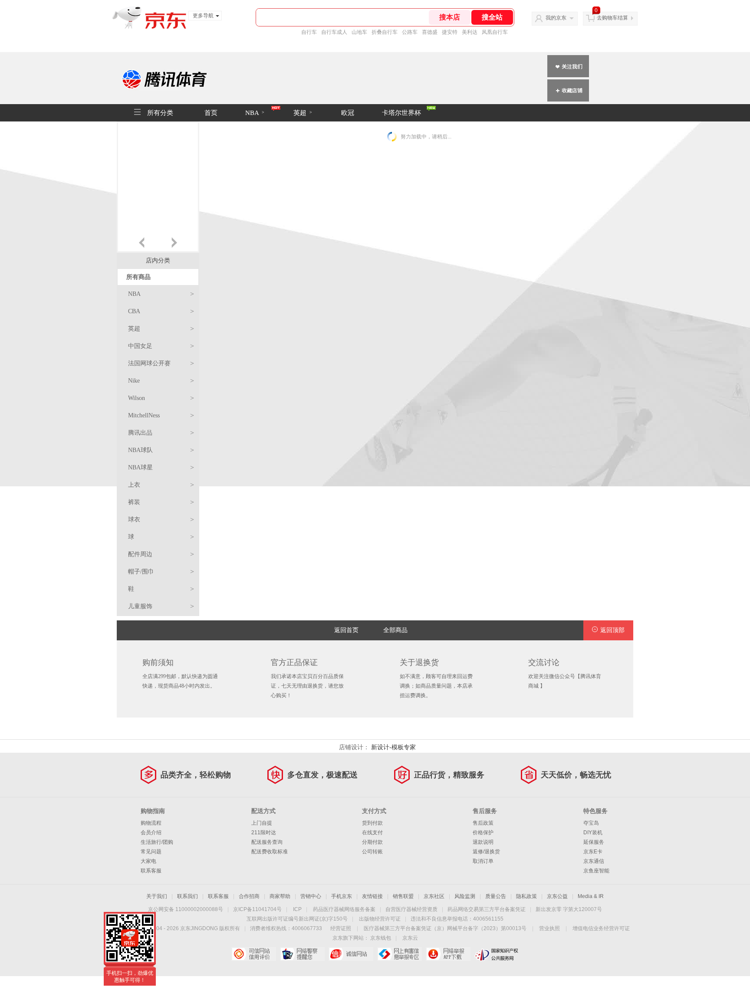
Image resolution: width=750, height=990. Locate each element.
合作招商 (249, 896)
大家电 (148, 861)
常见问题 (151, 852)
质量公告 (495, 896)
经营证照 (340, 928)
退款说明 (483, 842)
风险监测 (464, 896)
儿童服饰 (161, 606)
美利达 (469, 32)
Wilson (161, 398)
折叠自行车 (385, 32)
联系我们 (187, 896)
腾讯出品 (161, 432)
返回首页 (346, 630)
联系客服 (151, 871)
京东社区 (434, 896)
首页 (210, 112)
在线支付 (372, 832)
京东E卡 (592, 852)
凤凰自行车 (495, 32)
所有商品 (138, 277)
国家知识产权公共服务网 (496, 954)
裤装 (161, 502)
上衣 (161, 484)
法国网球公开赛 (161, 363)
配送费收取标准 (269, 852)
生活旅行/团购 (157, 842)
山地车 (359, 32)
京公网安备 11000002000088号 (185, 909)
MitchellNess (161, 415)
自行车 (309, 32)
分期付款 (372, 842)
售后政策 (483, 823)
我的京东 (556, 18)
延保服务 (593, 842)
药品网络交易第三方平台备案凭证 (486, 909)
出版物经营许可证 (380, 919)
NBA (254, 112)
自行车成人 (334, 32)
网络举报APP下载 (448, 954)
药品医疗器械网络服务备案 (344, 909)
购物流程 (151, 823)
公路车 (410, 32)
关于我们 (156, 896)
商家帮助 (280, 896)
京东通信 (593, 861)
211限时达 (263, 832)
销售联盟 (403, 896)
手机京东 (341, 896)
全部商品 (395, 630)
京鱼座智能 (596, 871)
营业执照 (549, 928)
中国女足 (161, 346)
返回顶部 (612, 630)
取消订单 (483, 861)
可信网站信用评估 (253, 954)
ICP (297, 909)
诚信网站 (351, 954)
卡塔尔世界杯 (401, 112)
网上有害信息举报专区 (399, 954)
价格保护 (483, 832)
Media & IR (591, 896)
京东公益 (557, 896)
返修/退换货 (486, 852)
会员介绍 (151, 832)
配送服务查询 (267, 842)
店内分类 (158, 260)
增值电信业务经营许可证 (601, 928)
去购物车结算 (612, 18)
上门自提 (261, 823)
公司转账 (372, 852)
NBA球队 (161, 450)
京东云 (410, 938)
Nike (161, 380)
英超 (302, 112)
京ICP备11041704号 (257, 909)
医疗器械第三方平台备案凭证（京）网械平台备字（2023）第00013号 (445, 928)
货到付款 (372, 823)
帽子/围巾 (161, 571)
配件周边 (161, 554)
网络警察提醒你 (302, 954)
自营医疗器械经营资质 (411, 909)
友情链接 (372, 896)
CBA (161, 311)
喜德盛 (430, 32)
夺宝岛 (591, 823)
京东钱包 (380, 938)
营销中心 (310, 896)
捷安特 (449, 32)
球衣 (161, 519)
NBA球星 (161, 467)
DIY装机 (592, 832)
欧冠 (347, 112)
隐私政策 (526, 896)
